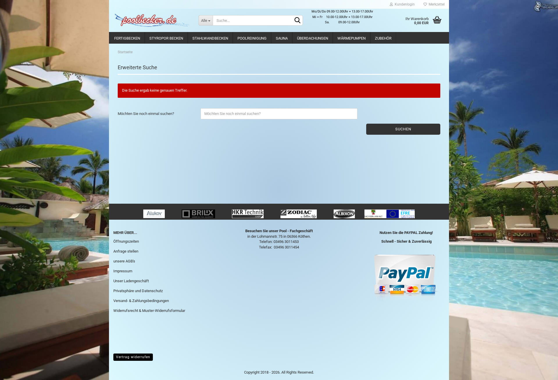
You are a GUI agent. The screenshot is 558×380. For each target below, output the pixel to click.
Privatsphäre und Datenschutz (138, 291)
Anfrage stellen (125, 251)
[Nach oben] (542, 371)
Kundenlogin (404, 4)
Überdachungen (312, 38)
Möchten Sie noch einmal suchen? (146, 113)
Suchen (403, 129)
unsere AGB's (124, 261)
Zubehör (383, 38)
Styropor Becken (166, 38)
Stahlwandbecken (210, 38)
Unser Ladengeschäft (131, 281)
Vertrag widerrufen (133, 357)
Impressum (122, 271)
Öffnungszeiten (126, 241)
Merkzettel (436, 4)
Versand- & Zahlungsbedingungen (141, 301)
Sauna (282, 38)
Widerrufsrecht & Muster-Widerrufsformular (149, 310)
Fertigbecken (127, 38)
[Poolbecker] (151, 20)
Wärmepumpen (351, 38)
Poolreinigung (252, 38)
